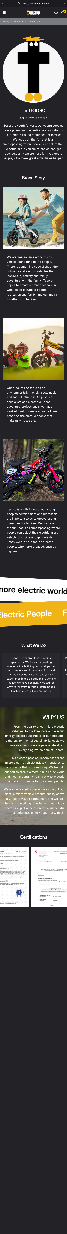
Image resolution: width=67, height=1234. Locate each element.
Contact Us (34, 21)
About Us (18, 21)
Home (6, 21)
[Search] (56, 12)
